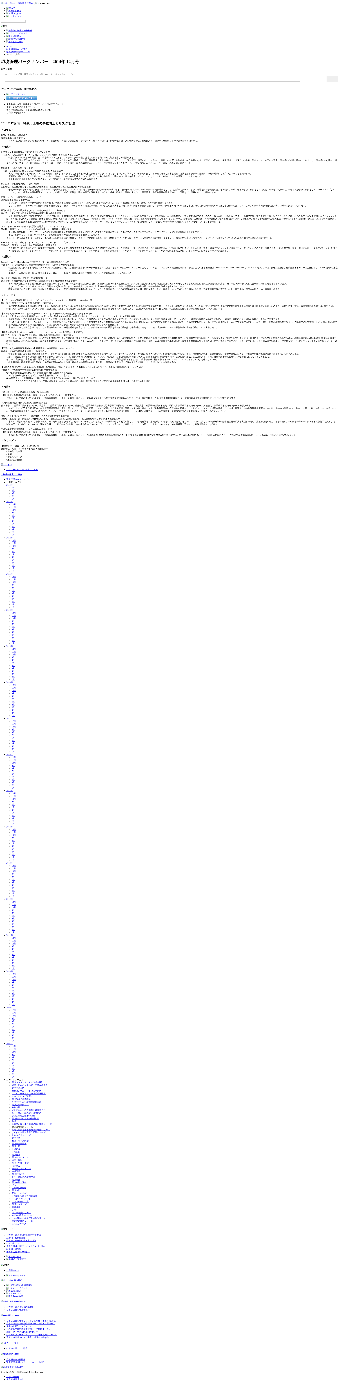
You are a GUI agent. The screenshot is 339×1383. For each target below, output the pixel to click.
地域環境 (16, 1171)
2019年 (9, 646)
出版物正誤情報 (13, 1249)
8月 (13, 515)
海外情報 (16, 1107)
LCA (14, 1185)
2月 (13, 496)
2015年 (9, 790)
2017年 (9, 718)
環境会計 (16, 1155)
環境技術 (16, 1190)
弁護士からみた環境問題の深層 (26, 1102)
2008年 (9, 1043)
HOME (9, 46)
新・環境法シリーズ (21, 1212)
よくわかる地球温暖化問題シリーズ (29, 1132)
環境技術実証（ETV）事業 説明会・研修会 (27, 1337)
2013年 (9, 863)
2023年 (9, 501)
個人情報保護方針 (14, 1379)
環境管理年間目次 (20, 1105)
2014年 (9, 827)
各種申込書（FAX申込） (18, 1252)
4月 (13, 490)
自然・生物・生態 (20, 1163)
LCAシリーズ (12, 1243)
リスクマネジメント (21, 1199)
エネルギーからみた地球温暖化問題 (29, 1093)
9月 (13, 513)
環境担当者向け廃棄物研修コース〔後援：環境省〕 (30, 1323)
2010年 (9, 971)
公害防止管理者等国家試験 (24, 1196)
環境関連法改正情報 (15, 1359)
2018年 (9, 682)
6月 (13, 521)
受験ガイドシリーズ (21, 1135)
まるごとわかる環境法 (22, 1096)
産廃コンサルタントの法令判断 (26, 1091)
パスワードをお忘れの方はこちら (22, 469)
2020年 (9, 610)
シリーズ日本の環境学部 (23, 1177)
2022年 (9, 538)
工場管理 (16, 1149)
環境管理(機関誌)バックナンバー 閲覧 (25, 1362)
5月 (13, 488)
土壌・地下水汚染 (20, 1141)
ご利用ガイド (12, 1270)
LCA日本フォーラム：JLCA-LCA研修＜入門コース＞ (31, 1335)
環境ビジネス (18, 1174)
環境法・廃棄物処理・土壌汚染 (21, 1240)
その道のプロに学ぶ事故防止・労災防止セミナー (29, 1329)
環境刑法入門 (18, 1088)
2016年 (9, 754)
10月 (14, 510)
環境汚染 (16, 1138)
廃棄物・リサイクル (21, 1168)
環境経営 (16, 1180)
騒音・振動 (17, 1160)
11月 (14, 507)
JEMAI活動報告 (19, 1187)
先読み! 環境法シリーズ (23, 1215)
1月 (13, 499)
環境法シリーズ (19, 1204)
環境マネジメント (20, 1157)
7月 (13, 518)
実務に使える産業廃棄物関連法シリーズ (31, 1130)
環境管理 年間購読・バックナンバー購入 (25, 1246)
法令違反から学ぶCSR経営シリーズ (28, 1218)
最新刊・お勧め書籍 (15, 1238)
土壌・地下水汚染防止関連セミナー (23, 1332)
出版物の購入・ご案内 (17, 49)
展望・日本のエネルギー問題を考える (30, 1085)
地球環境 (16, 1207)
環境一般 (16, 1146)
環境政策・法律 (19, 1182)
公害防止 (16, 1152)
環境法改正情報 (19, 1143)
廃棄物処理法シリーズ (22, 1221)
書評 (14, 1121)
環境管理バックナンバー (18, 52)
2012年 (9, 899)
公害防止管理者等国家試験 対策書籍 (23, 1235)
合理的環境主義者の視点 (23, 1116)
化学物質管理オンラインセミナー (22, 1326)
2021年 (9, 574)
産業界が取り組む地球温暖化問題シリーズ (32, 1124)
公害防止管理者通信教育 (18, 1310)
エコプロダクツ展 (20, 1201)
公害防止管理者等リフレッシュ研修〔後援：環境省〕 (31, 1321)
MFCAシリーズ (19, 1224)
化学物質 (16, 1166)
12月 (14, 504)
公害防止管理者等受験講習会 (20, 1307)
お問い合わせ (12, 1376)
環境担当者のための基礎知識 (25, 1118)
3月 (13, 493)
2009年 (9, 1007)
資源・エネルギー (20, 1193)
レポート (16, 1210)
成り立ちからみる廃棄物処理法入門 (29, 1110)
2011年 (9, 935)
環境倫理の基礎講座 (21, 1099)
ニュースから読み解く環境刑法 (26, 1113)
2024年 (9, 485)
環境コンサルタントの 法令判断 (27, 1082)
